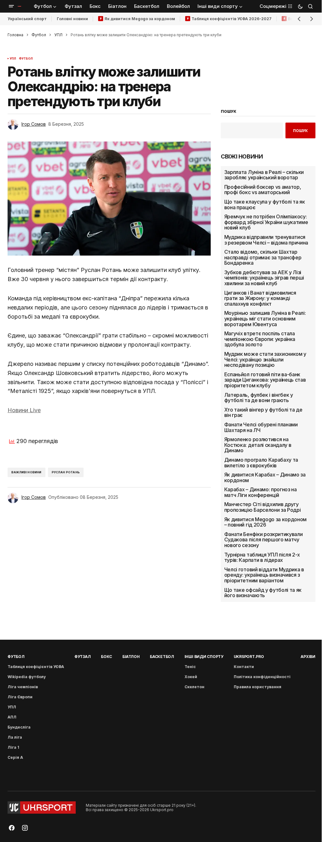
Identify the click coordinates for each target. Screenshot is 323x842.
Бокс (106, 656)
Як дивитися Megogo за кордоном (139, 18)
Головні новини (72, 18)
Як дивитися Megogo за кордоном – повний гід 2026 (265, 522)
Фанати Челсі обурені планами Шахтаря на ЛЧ (261, 427)
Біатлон (130, 656)
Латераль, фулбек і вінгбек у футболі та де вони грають (258, 397)
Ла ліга (15, 737)
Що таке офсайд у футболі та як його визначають (263, 592)
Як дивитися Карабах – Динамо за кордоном (265, 477)
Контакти (244, 666)
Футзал (82, 656)
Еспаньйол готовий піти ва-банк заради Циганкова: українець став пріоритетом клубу (265, 380)
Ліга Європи (20, 697)
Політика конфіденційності (262, 676)
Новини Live (24, 410)
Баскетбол (162, 656)
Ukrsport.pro (249, 656)
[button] (11, 6)
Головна (15, 34)
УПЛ (58, 34)
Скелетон (194, 686)
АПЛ (12, 717)
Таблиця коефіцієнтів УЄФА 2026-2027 (231, 18)
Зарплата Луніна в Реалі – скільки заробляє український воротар (264, 175)
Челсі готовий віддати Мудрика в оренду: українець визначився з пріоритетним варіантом (264, 575)
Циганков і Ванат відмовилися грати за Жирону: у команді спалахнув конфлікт (260, 298)
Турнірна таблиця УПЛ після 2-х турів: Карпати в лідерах (262, 557)
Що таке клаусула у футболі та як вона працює (264, 204)
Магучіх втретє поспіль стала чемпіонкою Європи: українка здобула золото (259, 339)
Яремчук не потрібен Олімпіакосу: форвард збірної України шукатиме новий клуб (266, 222)
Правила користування (257, 686)
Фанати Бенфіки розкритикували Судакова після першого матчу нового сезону (263, 540)
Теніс (190, 666)
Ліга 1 (13, 747)
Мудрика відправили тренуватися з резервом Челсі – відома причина (266, 239)
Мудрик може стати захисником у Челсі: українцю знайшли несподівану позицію (265, 359)
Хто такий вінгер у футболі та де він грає (263, 412)
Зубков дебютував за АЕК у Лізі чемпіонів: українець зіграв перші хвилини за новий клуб (264, 278)
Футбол (39, 34)
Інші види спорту (204, 656)
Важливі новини (26, 472)
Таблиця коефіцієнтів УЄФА (36, 666)
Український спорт (27, 18)
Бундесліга (19, 727)
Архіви (308, 656)
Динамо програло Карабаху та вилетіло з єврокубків (261, 462)
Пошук (300, 130)
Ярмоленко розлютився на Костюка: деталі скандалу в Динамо (257, 445)
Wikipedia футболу (27, 676)
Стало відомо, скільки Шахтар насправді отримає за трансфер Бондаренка (263, 257)
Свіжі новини (242, 156)
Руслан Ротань (66, 472)
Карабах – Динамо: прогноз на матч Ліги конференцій (260, 492)
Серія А (15, 757)
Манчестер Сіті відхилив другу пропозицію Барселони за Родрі (262, 507)
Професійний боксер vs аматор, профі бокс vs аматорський (262, 189)
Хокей (191, 676)
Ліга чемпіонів (23, 686)
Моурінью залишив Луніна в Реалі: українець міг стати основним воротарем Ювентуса (265, 318)
